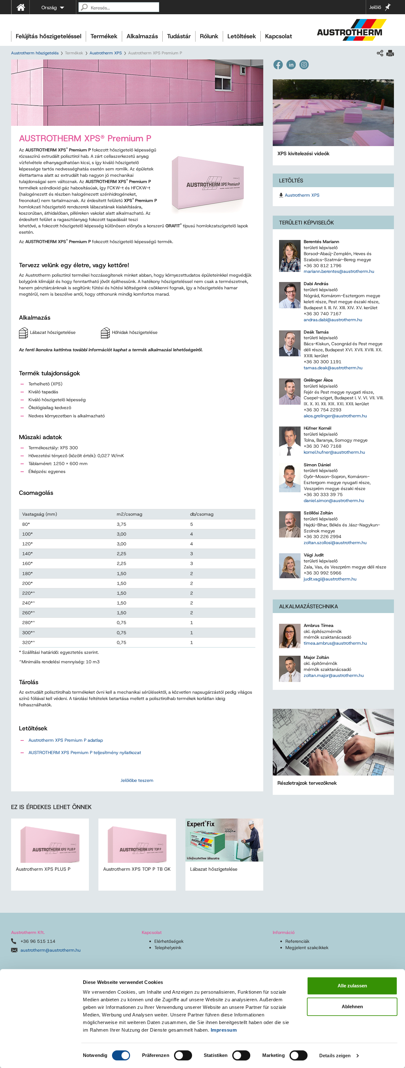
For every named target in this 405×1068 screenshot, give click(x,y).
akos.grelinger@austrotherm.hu (335, 416)
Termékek (103, 36)
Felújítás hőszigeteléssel (48, 36)
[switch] (183, 1055)
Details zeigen (335, 1055)
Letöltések (241, 36)
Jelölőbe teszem (137, 780)
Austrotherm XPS (106, 53)
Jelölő (375, 7)
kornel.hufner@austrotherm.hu (334, 452)
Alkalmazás (142, 36)
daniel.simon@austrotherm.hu (334, 500)
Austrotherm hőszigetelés (35, 53)
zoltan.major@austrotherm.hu (334, 675)
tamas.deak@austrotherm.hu (333, 368)
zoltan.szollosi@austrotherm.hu (335, 542)
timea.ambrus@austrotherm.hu (335, 643)
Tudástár (179, 36)
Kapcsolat (278, 36)
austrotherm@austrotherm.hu (51, 950)
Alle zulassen (352, 985)
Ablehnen (352, 1006)
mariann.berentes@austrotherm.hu (339, 271)
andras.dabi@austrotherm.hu (333, 319)
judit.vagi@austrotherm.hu (330, 579)
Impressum (224, 1030)
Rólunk (209, 36)
